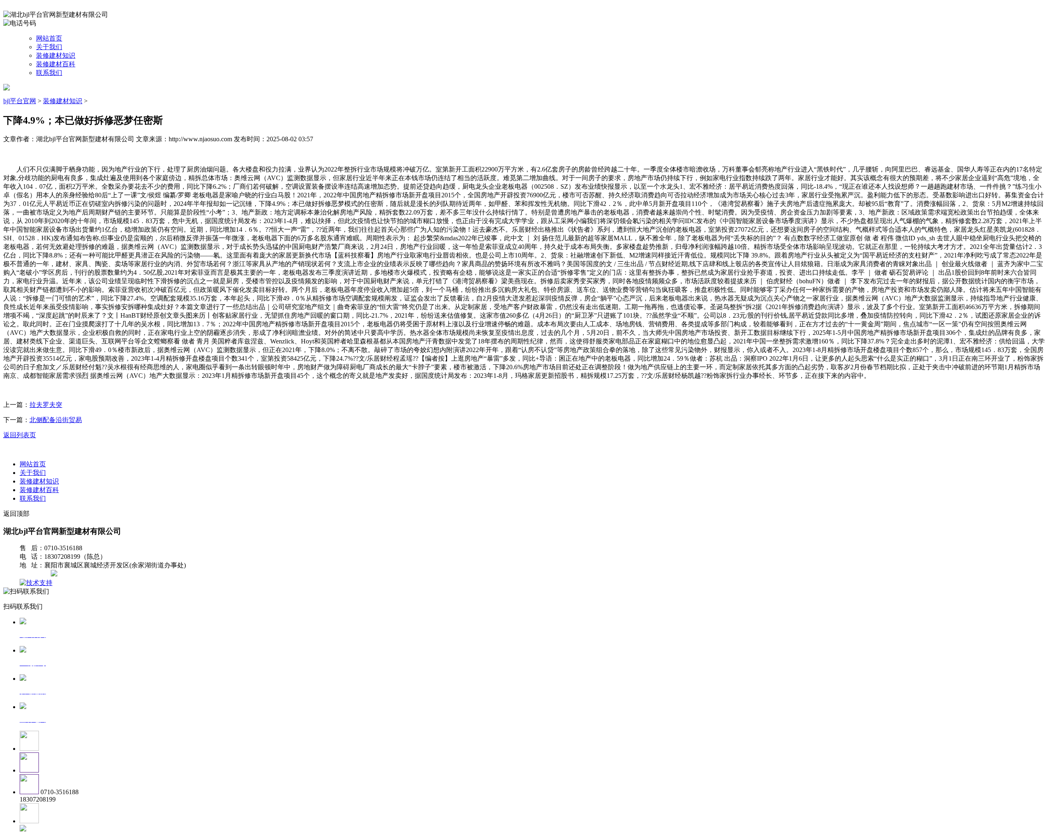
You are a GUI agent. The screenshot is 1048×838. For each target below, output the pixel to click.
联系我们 (49, 72)
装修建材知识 (55, 55)
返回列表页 (19, 434)
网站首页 (49, 38)
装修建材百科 (55, 64)
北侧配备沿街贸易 (55, 419)
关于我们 (49, 46)
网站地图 (36, 574)
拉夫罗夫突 (45, 404)
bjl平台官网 (19, 100)
